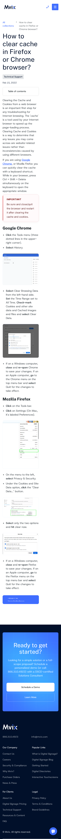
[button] (55, 7)
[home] (9, 7)
